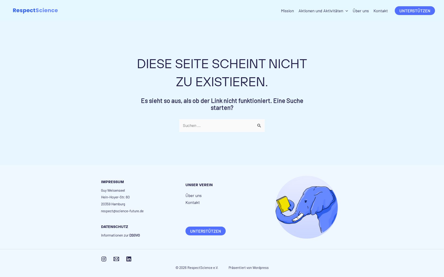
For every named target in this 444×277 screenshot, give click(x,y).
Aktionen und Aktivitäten (321, 10)
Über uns (361, 10)
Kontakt (380, 10)
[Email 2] (116, 259)
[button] (345, 10)
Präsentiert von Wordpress (249, 267)
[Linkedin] (129, 259)
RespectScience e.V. (203, 267)
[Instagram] (104, 259)
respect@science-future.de (122, 211)
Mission (287, 10)
